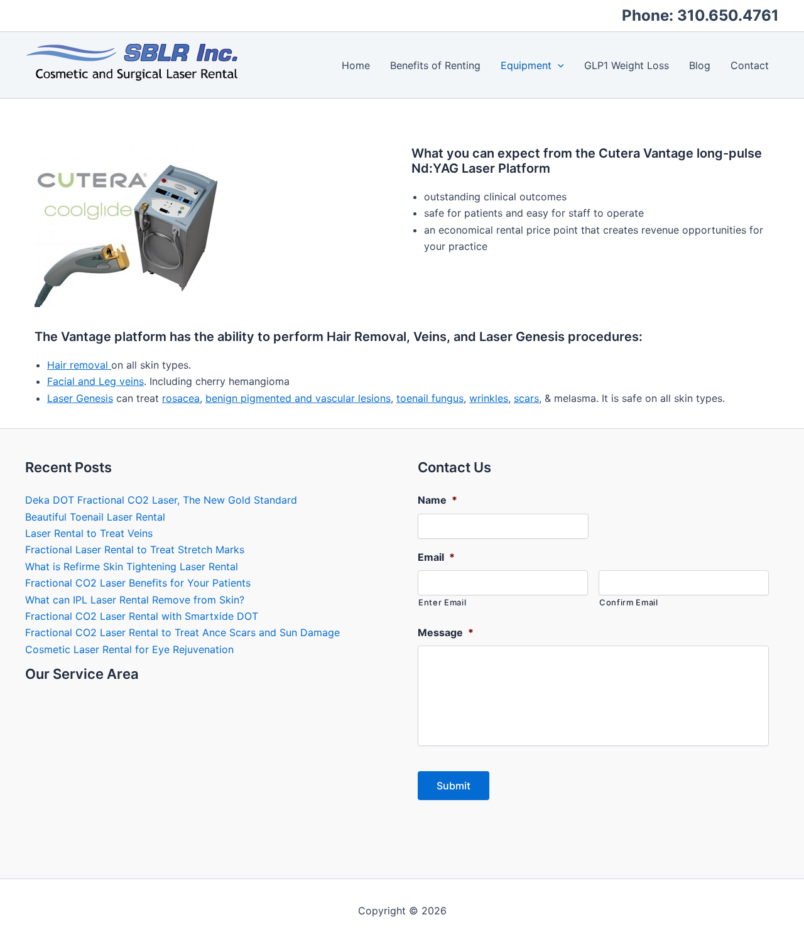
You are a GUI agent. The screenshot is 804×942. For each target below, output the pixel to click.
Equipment (526, 65)
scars (526, 398)
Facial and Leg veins (95, 381)
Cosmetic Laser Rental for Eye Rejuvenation (129, 649)
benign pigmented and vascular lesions (298, 398)
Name (437, 500)
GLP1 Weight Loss (626, 65)
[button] (557, 65)
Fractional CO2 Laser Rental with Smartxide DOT (141, 616)
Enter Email (442, 602)
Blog (699, 65)
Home (356, 65)
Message (446, 632)
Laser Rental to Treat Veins (89, 533)
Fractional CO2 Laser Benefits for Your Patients (138, 583)
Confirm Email (628, 602)
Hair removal (79, 365)
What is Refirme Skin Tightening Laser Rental (131, 566)
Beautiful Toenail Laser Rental (95, 517)
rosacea (181, 398)
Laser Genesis (80, 398)
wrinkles (488, 398)
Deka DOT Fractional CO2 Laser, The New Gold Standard (161, 500)
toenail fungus (430, 398)
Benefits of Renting (435, 65)
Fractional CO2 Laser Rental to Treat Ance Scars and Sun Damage (182, 632)
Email (436, 557)
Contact (750, 65)
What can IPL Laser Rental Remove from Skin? (134, 599)
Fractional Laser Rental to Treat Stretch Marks (134, 549)
